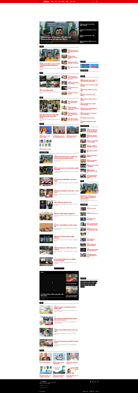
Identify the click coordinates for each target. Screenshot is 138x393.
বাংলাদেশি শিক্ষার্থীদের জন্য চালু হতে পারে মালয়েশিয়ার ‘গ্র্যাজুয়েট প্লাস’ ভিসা (59, 137)
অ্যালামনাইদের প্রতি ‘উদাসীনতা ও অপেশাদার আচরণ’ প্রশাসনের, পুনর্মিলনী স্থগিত (88, 114)
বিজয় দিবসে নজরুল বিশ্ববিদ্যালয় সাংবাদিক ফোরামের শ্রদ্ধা (65, 226)
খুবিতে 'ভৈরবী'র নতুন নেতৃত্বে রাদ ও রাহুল (73, 68)
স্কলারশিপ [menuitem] (67, 1)
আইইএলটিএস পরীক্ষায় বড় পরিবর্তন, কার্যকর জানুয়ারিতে (58, 363)
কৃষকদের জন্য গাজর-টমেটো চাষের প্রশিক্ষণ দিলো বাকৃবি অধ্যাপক (66, 342)
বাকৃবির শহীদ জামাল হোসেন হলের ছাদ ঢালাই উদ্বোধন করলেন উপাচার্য (92, 230)
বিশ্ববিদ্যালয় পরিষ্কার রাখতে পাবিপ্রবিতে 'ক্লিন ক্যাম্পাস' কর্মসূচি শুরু (88, 42)
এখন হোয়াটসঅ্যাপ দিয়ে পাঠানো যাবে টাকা (73, 88)
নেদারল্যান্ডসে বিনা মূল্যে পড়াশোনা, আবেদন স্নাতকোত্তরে (73, 83)
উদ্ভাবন (91, 281)
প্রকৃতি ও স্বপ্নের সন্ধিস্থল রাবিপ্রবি (46, 90)
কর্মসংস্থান (95, 281)
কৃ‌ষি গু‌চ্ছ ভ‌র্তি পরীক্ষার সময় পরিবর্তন (45, 149)
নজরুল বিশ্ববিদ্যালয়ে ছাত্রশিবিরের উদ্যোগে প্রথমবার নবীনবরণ (88, 122)
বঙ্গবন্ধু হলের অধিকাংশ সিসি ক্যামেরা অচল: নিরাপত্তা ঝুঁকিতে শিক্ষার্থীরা (92, 224)
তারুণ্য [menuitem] (59, 1)
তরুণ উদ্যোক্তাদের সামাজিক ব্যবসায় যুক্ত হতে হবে (72, 363)
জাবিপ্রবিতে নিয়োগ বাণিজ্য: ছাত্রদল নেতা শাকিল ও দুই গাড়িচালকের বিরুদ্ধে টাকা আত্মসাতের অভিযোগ (56, 38)
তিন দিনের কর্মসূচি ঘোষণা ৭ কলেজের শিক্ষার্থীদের (91, 240)
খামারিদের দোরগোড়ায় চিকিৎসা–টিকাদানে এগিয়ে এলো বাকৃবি (66, 330)
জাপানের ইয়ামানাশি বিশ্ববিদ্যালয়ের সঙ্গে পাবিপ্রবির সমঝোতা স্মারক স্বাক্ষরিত (64, 260)
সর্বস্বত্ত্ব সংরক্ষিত (42, 391)
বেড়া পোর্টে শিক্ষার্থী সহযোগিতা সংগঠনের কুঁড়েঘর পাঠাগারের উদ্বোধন (72, 102)
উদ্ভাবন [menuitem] (56, 1)
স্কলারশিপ (82, 286)
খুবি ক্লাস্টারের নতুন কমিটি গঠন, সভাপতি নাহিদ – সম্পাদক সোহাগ (73, 63)
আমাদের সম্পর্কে (85, 391)
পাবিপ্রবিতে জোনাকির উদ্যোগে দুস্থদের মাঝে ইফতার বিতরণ (91, 245)
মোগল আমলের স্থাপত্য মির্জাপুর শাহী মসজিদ (73, 93)
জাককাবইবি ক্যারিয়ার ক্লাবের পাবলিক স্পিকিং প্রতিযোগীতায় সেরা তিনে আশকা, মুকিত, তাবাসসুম (49, 116)
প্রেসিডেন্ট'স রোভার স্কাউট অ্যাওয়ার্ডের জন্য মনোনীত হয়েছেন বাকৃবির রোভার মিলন (73, 108)
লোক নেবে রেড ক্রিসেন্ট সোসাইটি (71, 283)
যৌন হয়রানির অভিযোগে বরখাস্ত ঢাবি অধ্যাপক (87, 118)
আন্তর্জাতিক (82, 281)
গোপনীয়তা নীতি (91, 391)
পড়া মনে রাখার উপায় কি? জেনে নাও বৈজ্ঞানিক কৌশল (72, 376)
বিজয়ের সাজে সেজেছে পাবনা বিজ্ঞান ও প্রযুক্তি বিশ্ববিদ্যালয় (87, 36)
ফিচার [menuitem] (74, 1)
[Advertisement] (69, 12)
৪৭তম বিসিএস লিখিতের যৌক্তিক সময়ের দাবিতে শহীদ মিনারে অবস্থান (52, 295)
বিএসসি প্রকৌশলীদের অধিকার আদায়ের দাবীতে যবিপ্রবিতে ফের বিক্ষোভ (92, 256)
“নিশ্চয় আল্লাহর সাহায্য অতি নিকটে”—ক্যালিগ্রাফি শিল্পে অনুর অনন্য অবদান (73, 78)
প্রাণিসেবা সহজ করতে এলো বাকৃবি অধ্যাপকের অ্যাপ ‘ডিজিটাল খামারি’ (65, 308)
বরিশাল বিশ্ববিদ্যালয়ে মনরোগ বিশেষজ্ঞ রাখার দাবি (91, 219)
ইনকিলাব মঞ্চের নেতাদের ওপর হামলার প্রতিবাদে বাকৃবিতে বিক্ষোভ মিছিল (87, 25)
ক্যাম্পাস (82, 283)
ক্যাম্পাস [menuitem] (71, 1)
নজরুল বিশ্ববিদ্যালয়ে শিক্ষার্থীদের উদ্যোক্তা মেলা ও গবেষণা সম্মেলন (73, 120)
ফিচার (95, 283)
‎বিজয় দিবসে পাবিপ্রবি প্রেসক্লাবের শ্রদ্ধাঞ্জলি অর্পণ (64, 214)
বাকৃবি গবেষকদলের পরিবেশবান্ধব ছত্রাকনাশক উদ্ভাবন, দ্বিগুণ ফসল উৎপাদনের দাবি (65, 319)
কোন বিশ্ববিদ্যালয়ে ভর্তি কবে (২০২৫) (92, 213)
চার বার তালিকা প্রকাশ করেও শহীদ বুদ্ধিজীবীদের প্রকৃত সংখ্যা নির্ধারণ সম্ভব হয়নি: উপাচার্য (88, 109)
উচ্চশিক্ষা (87, 281)
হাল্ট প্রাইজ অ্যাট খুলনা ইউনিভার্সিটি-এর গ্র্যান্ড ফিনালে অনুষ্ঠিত (88, 30)
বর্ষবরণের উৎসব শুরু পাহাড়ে (91, 208)
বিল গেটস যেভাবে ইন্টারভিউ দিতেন (45, 362)
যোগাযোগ (96, 391)
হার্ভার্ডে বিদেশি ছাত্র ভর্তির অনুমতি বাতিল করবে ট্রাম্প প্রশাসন (72, 137)
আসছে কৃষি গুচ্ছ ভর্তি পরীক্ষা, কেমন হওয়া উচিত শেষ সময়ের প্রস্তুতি (45, 376)
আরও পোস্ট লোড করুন (59, 268)
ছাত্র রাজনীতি (87, 283)
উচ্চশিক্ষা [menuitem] (52, 1)
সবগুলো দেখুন (77, 46)
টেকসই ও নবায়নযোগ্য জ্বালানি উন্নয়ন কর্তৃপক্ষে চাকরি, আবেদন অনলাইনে (72, 296)
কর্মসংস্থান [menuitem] (63, 1)
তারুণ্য (91, 283)
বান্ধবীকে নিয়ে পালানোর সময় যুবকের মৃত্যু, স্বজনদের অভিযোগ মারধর (92, 250)
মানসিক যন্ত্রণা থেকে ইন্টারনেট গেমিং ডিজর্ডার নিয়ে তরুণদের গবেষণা (58, 376)
